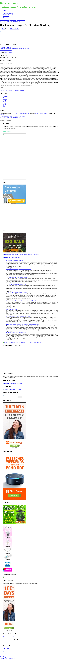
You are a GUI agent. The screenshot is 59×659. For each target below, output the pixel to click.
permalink (2, 114)
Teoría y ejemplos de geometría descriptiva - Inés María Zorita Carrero (23, 324)
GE (15, 113)
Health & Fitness (8, 52)
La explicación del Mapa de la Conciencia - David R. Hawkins (21, 300)
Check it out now (7, 131)
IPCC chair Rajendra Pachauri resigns (10, 21)
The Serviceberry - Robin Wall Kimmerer (16, 332)
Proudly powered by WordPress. (8, 658)
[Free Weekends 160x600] (9, 631)
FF (12, 113)
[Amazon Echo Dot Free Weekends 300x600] (14, 499)
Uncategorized (26, 113)
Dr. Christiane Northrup (6, 50)
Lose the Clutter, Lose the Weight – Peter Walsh (12, 20)
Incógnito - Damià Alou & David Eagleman (16, 292)
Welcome (5, 17)
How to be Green (7, 11)
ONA (20, 113)
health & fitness (39, 113)
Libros (17, 257)
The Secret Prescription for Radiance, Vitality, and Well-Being (15, 48)
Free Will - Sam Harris (11, 309)
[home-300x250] (14, 203)
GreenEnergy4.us (9, 3)
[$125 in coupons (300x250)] (14, 523)
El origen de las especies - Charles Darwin (16, 277)
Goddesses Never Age (5, 47)
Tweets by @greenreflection (10, 636)
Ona (46, 113)
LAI (17, 113)
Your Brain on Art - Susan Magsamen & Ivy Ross (18, 316)
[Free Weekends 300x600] (14, 448)
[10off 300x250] (14, 252)
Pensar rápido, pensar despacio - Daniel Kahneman (18, 269)
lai (44, 113)
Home (4, 10)
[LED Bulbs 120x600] (7, 571)
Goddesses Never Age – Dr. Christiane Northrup (12, 90)
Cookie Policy (6, 16)
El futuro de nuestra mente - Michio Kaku (16, 284)
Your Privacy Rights (8, 14)
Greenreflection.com (8, 13)
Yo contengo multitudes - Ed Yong (14, 260)
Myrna (3, 29)
